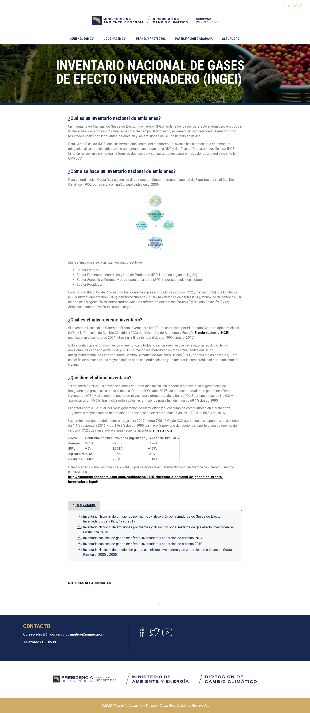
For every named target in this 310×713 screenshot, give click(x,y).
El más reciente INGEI (212, 333)
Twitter (154, 633)
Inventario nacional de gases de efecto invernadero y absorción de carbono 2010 (142, 544)
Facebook (142, 633)
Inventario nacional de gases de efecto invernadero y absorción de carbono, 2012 (143, 538)
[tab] (84, 506)
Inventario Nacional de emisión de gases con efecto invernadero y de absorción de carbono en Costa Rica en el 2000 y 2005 (157, 552)
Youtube (167, 633)
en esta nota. (162, 430)
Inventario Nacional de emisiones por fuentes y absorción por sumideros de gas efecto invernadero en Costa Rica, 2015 (159, 529)
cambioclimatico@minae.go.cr (80, 634)
